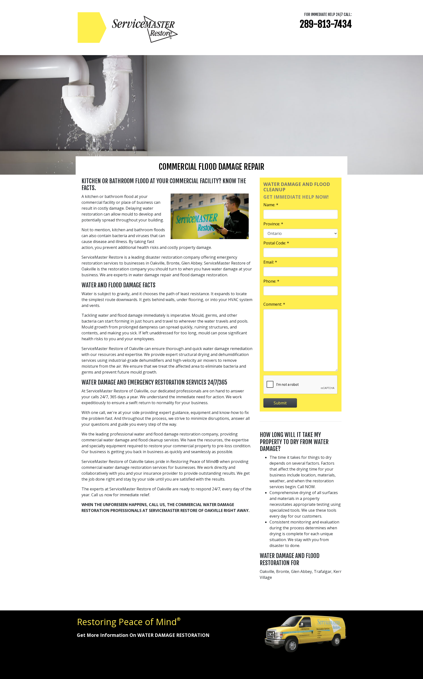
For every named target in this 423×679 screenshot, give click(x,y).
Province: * (273, 224)
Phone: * (271, 281)
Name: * (270, 204)
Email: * (270, 262)
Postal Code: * (276, 243)
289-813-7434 (326, 24)
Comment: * (274, 304)
